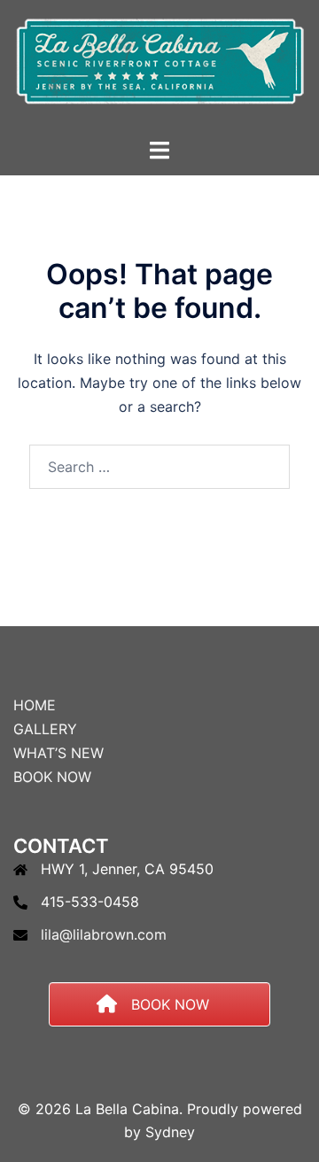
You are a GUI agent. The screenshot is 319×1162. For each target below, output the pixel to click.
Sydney (170, 1132)
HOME (34, 705)
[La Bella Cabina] (159, 67)
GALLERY (45, 729)
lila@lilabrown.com (104, 934)
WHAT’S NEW (58, 753)
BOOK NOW (52, 777)
